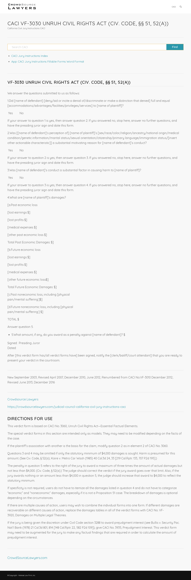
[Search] (181, 6)
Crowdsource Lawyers (22, 399)
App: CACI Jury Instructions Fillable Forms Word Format (47, 61)
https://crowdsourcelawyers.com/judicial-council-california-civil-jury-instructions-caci (66, 407)
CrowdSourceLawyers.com (27, 558)
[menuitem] (174, 6)
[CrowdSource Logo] (22, 6)
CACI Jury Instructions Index (29, 56)
